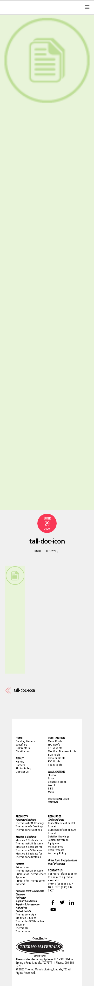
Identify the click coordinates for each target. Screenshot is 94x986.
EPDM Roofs (55, 748)
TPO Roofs (54, 744)
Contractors (23, 748)
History (20, 761)
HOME (19, 738)
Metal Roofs (55, 741)
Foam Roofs (55, 764)
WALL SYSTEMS (56, 771)
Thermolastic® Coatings (30, 823)
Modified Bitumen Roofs (62, 751)
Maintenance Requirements (56, 848)
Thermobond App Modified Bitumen (26, 916)
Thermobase (23, 931)
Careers (20, 765)
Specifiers (21, 744)
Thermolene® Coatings (29, 826)
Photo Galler (23, 768)
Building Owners (25, 741)
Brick (51, 778)
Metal (51, 792)
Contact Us (22, 771)
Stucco (52, 775)
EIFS (50, 788)
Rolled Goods (23, 911)
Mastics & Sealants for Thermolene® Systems (29, 848)
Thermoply (22, 928)
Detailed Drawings (58, 836)
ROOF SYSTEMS (56, 738)
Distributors (23, 751)
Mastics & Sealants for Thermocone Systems (29, 855)
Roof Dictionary (56, 863)
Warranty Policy (57, 853)
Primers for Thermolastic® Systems (30, 869)
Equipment (54, 843)
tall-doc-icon (47, 541)
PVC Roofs (54, 761)
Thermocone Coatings (29, 829)
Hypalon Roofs (56, 758)
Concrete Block (57, 781)
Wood (51, 785)
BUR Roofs (54, 754)
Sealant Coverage (58, 840)
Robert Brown (45, 551)
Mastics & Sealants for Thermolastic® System (29, 841)
